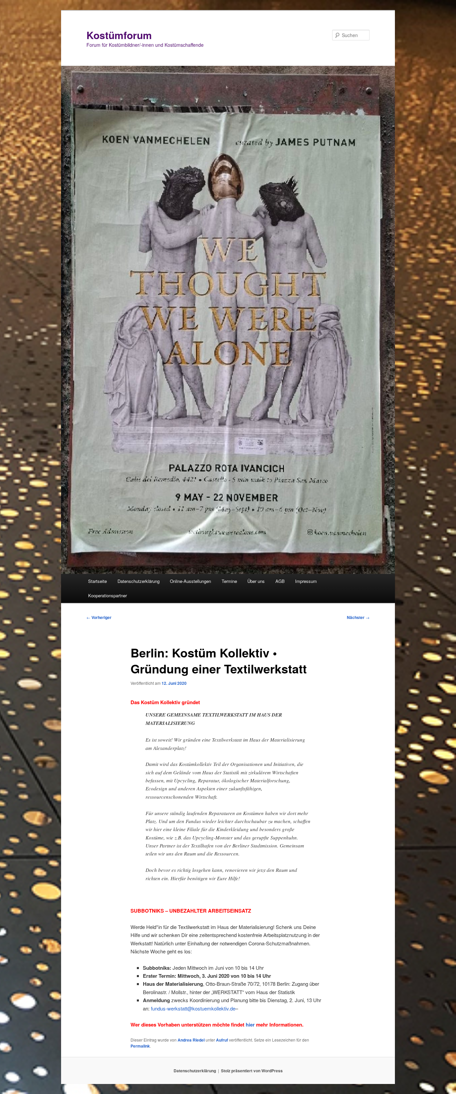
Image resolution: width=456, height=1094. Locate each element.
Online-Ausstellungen (190, 581)
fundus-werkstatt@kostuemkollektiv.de (193, 1008)
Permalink (140, 1046)
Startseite (97, 581)
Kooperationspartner (107, 595)
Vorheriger (98, 617)
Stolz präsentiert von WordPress (252, 1071)
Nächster (358, 617)
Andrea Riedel (191, 1040)
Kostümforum (119, 35)
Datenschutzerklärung (139, 581)
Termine (229, 581)
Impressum (306, 581)
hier (250, 1024)
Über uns (256, 581)
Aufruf (222, 1040)
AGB (280, 581)
